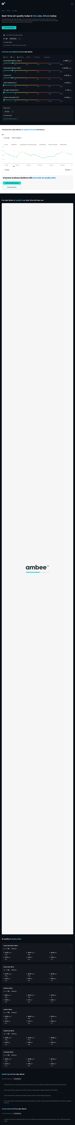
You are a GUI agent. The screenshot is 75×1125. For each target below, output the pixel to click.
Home (3, 10)
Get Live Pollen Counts (10, 119)
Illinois (8, 10)
